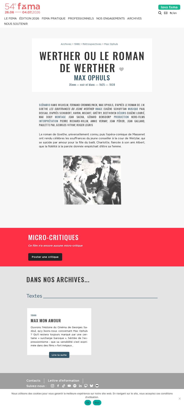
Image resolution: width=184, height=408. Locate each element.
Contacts (33, 380)
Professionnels (81, 18)
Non (97, 402)
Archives (134, 18)
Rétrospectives (92, 44)
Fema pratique (53, 18)
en (175, 13)
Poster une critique (45, 257)
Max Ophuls (111, 44)
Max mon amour (46, 320)
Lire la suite (59, 354)
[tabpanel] (59, 331)
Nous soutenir (16, 24)
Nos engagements (110, 18)
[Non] (179, 398)
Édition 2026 (29, 18)
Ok (87, 402)
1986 (77, 44)
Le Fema (10, 18)
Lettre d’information (63, 380)
